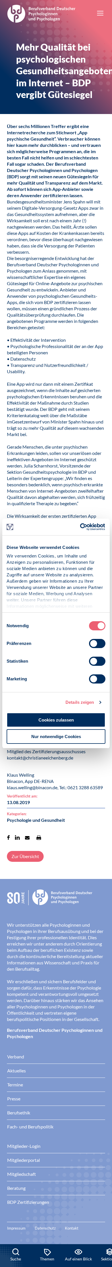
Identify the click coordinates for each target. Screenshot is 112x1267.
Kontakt (71, 1228)
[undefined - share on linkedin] (17, 837)
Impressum (16, 1228)
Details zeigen (79, 702)
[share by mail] (27, 837)
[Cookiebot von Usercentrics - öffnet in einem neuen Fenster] (81, 527)
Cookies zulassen (56, 720)
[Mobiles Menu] (100, 13)
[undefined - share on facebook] (8, 837)
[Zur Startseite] (41, 12)
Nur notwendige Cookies (56, 736)
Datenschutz (45, 1228)
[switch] (97, 643)
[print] (38, 837)
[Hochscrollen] (101, 1224)
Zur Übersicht (25, 856)
